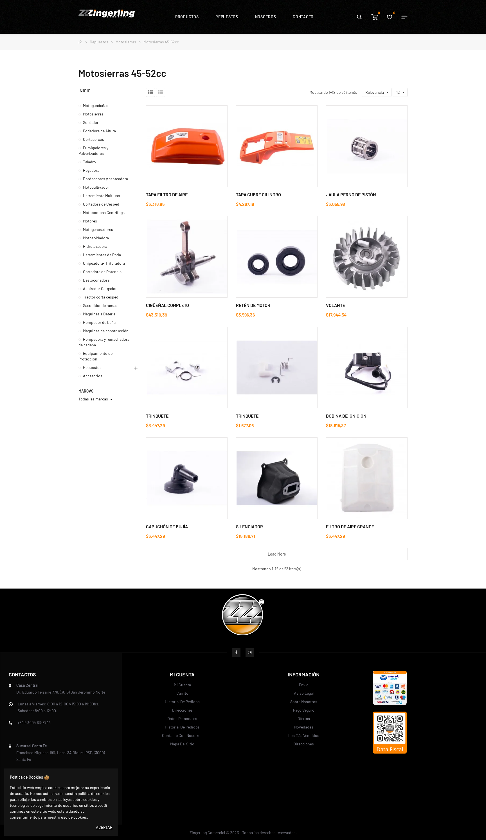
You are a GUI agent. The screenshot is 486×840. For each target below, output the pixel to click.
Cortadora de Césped (101, 204)
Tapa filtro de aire (167, 194)
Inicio (84, 90)
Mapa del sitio (182, 743)
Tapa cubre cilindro (258, 194)
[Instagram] (250, 652)
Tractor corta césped (100, 297)
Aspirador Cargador (100, 288)
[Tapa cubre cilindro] (277, 146)
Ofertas (304, 718)
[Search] (359, 17)
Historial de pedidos (182, 701)
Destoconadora (96, 280)
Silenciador (249, 526)
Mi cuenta (182, 684)
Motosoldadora (96, 237)
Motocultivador (96, 187)
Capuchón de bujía (167, 526)
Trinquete (157, 415)
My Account (402, 17)
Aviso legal (304, 693)
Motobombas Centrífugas (105, 212)
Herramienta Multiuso (101, 195)
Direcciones (182, 710)
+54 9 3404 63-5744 (34, 722)
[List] (160, 92)
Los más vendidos (303, 735)
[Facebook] (236, 652)
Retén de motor (253, 305)
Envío (304, 684)
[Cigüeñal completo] (187, 257)
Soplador (90, 122)
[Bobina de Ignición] (367, 367)
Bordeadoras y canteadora (105, 178)
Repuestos (92, 367)
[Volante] (367, 257)
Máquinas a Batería (99, 313)
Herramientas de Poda (102, 254)
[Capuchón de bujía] (187, 478)
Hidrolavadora (95, 246)
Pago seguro (303, 710)
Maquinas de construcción (106, 330)
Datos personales (182, 718)
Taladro (89, 161)
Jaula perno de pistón (351, 194)
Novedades (303, 727)
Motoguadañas (95, 105)
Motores (90, 221)
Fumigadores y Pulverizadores (93, 150)
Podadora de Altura (99, 130)
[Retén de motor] (277, 257)
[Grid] (150, 92)
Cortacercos (93, 139)
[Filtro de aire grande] (367, 478)
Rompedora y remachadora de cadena (103, 342)
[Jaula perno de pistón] (367, 146)
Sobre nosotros (303, 701)
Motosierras (93, 114)
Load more (277, 554)
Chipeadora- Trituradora (104, 263)
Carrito (182, 693)
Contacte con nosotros (182, 735)
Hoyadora (91, 170)
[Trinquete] (187, 367)
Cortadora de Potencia (102, 271)
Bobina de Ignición (346, 415)
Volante (335, 305)
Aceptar (104, 827)
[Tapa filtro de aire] (187, 146)
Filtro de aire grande (350, 526)
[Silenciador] (277, 478)
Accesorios (92, 375)
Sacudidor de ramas (100, 305)
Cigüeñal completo (167, 305)
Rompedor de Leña (99, 322)
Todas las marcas (96, 399)
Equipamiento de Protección (95, 356)
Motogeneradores (98, 229)
